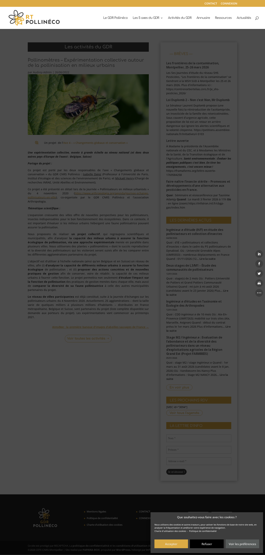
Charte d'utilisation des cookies (170, 531)
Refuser (207, 544)
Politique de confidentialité (203, 531)
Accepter (171, 544)
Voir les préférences (242, 544)
